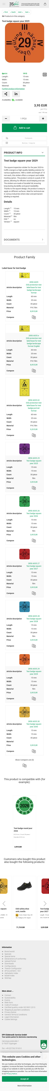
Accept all (24, 1079)
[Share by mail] (6, 94)
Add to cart (24, 128)
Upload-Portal (10, 961)
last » (27, 12)
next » (20, 12)
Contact (8, 995)
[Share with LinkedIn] (16, 94)
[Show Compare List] (24, 765)
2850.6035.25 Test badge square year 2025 (33, 460)
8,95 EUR (34, 311)
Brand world (10, 951)
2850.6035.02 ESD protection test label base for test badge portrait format (34, 405)
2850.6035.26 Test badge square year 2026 (33, 513)
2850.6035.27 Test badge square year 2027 (33, 566)
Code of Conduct (11, 1005)
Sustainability (10, 998)
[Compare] (34, 317)
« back (13, 12)
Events (7, 1000)
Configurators (10, 966)
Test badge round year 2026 (23, 829)
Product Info (13, 152)
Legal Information (12, 1017)
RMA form (9, 1002)
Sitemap (8, 978)
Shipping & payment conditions (17, 1010)
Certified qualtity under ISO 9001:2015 (20, 1007)
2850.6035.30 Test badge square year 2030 (33, 724)
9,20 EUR (34, 429)
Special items (10, 956)
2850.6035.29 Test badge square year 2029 (33, 671)
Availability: (6, 100)
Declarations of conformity (15, 959)
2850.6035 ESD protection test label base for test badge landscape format (34, 287)
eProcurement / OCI (13, 971)
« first (5, 12)
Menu (4, 4)
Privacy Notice (11, 1074)
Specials (8, 954)
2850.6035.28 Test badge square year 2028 (33, 618)
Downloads (9, 963)
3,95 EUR (34, 482)
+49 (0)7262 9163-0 (13, 1048)
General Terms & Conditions (16, 1015)
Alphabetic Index (11, 973)
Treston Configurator (13, 968)
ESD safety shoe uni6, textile (22, 910)
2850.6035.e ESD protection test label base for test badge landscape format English (34, 340)
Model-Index (10, 976)
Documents (12, 239)
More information (25, 1086)
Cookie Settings (11, 1019)
